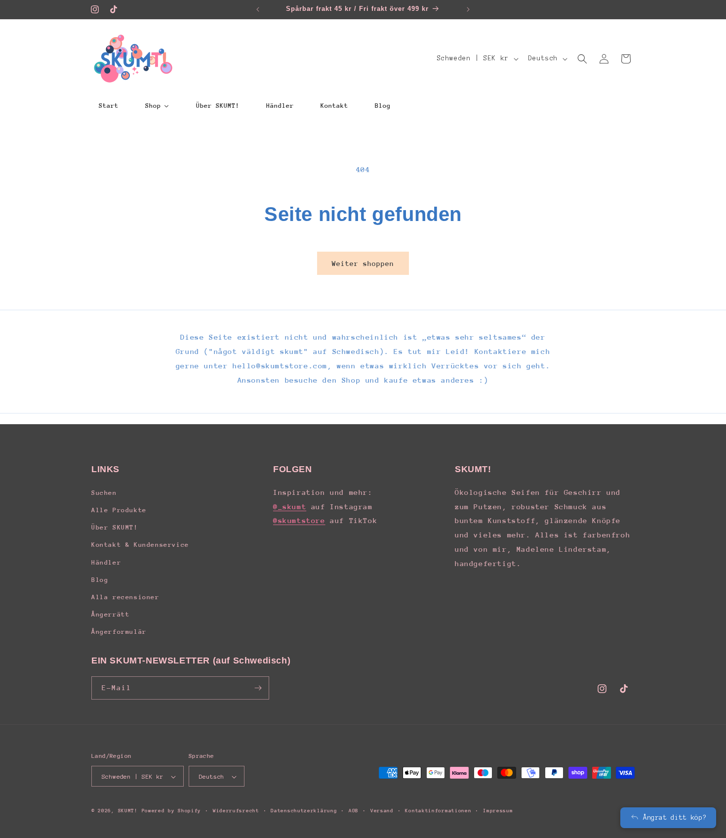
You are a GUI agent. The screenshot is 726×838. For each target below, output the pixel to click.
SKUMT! (128, 811)
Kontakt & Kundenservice (140, 544)
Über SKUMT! (114, 526)
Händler (106, 562)
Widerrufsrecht (236, 811)
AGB (354, 811)
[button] (582, 59)
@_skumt (289, 506)
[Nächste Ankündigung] (468, 9)
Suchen (104, 492)
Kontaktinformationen (438, 811)
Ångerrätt (110, 613)
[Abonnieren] (258, 688)
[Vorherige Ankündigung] (258, 9)
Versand (382, 811)
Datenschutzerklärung (304, 811)
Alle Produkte (119, 509)
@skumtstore (299, 520)
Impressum (498, 811)
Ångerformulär (119, 631)
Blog (99, 579)
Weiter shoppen (363, 263)
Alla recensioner (125, 596)
